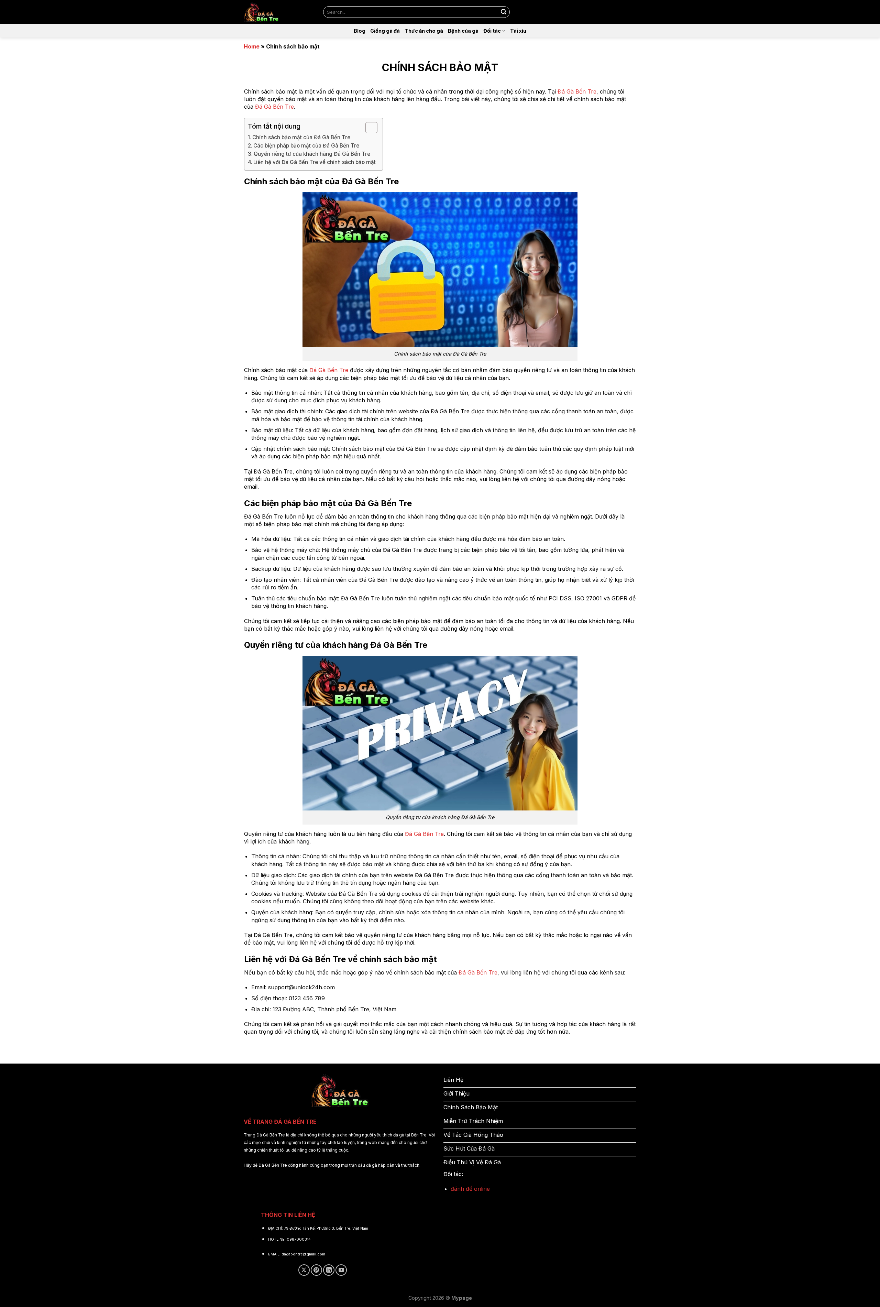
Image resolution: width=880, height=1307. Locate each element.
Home (252, 46)
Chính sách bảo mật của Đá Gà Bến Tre (301, 137)
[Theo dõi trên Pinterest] (316, 1270)
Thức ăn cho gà (424, 31)
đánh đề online (470, 1188)
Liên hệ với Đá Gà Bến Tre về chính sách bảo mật (314, 162)
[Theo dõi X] (304, 1270)
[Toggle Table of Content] (368, 127)
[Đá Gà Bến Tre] (278, 12)
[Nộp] (503, 12)
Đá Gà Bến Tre (577, 91)
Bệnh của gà (463, 31)
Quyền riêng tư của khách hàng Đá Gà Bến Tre (312, 154)
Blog (359, 31)
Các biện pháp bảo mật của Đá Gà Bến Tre (306, 145)
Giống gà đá (385, 31)
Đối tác (492, 31)
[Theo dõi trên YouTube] (341, 1270)
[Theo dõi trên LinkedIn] (328, 1270)
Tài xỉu (518, 31)
